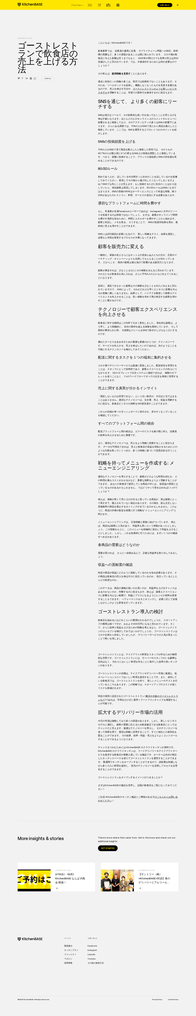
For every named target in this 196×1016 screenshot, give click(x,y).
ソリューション (76, 5)
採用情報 (118, 5)
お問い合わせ (108, 5)
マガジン (99, 5)
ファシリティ (90, 5)
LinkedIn (91, 954)
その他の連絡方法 (96, 963)
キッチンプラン (71, 950)
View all (47, 78)
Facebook (92, 946)
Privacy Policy (157, 999)
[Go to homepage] (30, 4)
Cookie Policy (173, 999)
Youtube (92, 959)
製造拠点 (68, 946)
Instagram (92, 950)
